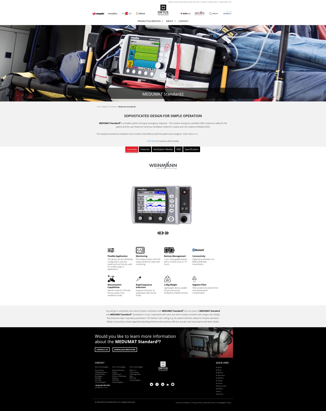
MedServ (221, 378)
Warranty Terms (209, 402)
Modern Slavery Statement (219, 391)
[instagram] (172, 385)
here (196, 134)
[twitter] (152, 385)
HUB (225, 2)
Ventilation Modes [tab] (163, 149)
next (167, 233)
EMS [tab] (178, 149)
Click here (151, 141)
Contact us (102, 349)
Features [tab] (145, 149)
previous (159, 233)
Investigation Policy (224, 402)
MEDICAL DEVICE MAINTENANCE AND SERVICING (184, 2)
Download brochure (124, 349)
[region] (163, 63)
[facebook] (157, 385)
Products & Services (149, 21)
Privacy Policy (197, 402)
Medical (220, 373)
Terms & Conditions (183, 402)
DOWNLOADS (209, 2)
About (169, 21)
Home (220, 367)
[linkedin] (163, 385)
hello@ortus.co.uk (101, 387)
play (163, 233)
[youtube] (168, 385)
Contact (183, 21)
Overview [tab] (132, 149)
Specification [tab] (192, 149)
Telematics (221, 375)
